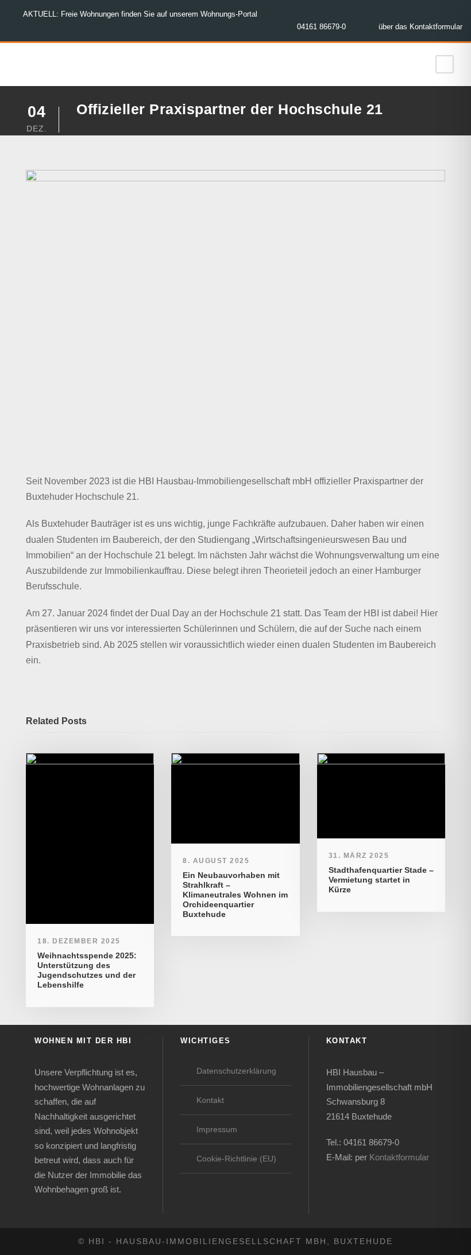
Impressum (216, 1129)
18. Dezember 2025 (79, 941)
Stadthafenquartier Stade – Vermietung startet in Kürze (381, 879)
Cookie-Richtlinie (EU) (236, 1158)
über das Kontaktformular (420, 26)
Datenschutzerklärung (236, 1070)
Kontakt (210, 1100)
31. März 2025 (359, 856)
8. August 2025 (216, 861)
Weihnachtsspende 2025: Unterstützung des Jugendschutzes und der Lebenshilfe (87, 970)
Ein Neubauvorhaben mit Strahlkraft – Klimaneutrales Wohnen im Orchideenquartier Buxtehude (235, 894)
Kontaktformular (399, 1157)
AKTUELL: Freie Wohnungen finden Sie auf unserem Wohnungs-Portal (140, 14)
